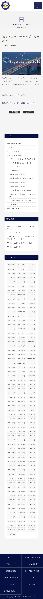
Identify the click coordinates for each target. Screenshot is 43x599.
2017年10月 (21, 414)
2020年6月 (31, 367)
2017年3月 (21, 423)
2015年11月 (31, 444)
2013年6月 (21, 487)
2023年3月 (31, 320)
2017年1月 (11, 427)
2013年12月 (21, 478)
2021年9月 (31, 346)
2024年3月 (31, 303)
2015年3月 (21, 457)
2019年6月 (31, 384)
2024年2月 (11, 307)
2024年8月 (11, 299)
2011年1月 (11, 530)
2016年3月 (21, 440)
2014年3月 (21, 474)
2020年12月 (31, 359)
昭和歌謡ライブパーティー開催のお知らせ (21, 227)
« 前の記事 (14, 112)
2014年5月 (31, 470)
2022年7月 (21, 333)
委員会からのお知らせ (15, 155)
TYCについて (11, 564)
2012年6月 (21, 504)
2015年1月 (11, 461)
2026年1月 (21, 273)
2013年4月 (11, 491)
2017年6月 (21, 418)
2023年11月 (12, 312)
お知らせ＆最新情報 (32, 557)
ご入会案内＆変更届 (10, 578)
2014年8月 (31, 465)
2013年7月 (11, 487)
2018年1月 (21, 410)
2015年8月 (31, 448)
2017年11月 (11, 414)
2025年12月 (31, 273)
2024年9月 (31, 295)
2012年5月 (31, 504)
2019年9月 (31, 380)
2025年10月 (21, 277)
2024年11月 (12, 295)
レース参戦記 (17, 166)
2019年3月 (31, 389)
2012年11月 (31, 495)
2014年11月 (31, 461)
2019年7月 (21, 384)
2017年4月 (11, 423)
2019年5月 (11, 389)
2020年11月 (12, 363)
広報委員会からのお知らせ (19, 174)
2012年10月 (12, 500)
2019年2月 (11, 393)
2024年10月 (21, 295)
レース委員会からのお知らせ (20, 163)
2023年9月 (31, 312)
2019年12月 (31, 376)
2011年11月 (31, 512)
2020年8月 (11, 367)
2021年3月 (31, 354)
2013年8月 (31, 483)
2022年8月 (11, 333)
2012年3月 (21, 508)
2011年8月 (31, 517)
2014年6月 (21, 470)
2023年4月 (21, 320)
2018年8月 (11, 401)
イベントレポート (14, 151)
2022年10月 (21, 329)
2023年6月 (31, 316)
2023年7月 (21, 316)
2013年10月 (12, 483)
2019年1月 (21, 393)
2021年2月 (11, 359)
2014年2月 (31, 474)
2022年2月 (11, 342)
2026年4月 (21, 269)
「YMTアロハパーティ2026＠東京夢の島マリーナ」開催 (20, 238)
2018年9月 (31, 397)
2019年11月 (11, 380)
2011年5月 (31, 521)
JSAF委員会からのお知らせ (20, 200)
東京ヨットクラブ (6, 5)
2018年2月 (11, 410)
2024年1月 (21, 307)
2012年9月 (21, 500)
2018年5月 (11, 406)
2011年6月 (21, 521)
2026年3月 (31, 269)
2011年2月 (31, 525)
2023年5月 (11, 320)
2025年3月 (31, 286)
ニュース (10, 147)
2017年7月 (11, 418)
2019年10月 (21, 380)
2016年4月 (11, 440)
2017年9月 (31, 414)
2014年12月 (21, 461)
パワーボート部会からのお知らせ (22, 159)
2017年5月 (31, 418)
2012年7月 (11, 504)
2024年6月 (31, 299)
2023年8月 (11, 316)
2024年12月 (31, 290)
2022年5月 (11, 337)
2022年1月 (21, 342)
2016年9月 (21, 431)
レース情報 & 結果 (32, 571)
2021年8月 (11, 350)
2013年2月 (31, 491)
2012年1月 (11, 512)
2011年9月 (21, 517)
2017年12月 (31, 410)
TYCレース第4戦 (14, 247)
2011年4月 (11, 525)
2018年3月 (31, 406)
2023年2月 (11, 324)
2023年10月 (21, 312)
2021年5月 (11, 354)
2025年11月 (12, 277)
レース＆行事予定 (32, 564)
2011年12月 (21, 512)
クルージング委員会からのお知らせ (22, 195)
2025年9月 (31, 277)
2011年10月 (11, 517)
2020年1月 (21, 376)
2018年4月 (21, 406)
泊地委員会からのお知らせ (19, 186)
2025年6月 (31, 282)
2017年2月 (31, 423)
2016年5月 (31, 436)
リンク (32, 578)
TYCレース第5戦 (14, 233)
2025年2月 (11, 290)
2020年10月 (21, 363)
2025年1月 (21, 290)
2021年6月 (31, 350)
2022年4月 (21, 337)
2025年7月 (21, 282)
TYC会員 (10, 584)
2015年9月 (21, 448)
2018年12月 (31, 393)
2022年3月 (31, 337)
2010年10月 (12, 534)
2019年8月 (11, 384)
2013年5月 (31, 487)
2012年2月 (31, 508)
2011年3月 (21, 525)
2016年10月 (12, 431)
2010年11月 (31, 530)
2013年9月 (21, 483)
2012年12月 (21, 495)
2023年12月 (31, 307)
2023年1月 (21, 324)
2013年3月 (21, 491)
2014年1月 (11, 478)
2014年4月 (11, 474)
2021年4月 (21, 354)
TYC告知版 (11, 204)
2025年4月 (21, 286)
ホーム (10, 557)
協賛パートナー (13, 208)
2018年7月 (21, 401)
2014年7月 (11, 470)
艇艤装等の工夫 (18, 170)
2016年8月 (31, 431)
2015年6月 (21, 453)
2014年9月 (21, 465)
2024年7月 (21, 299)
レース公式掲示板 (14, 143)
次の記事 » (29, 112)
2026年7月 (21, 265)
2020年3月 (31, 371)
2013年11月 (31, 478)
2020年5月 (11, 371)
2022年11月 (12, 329)
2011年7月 (11, 521)
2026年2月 (11, 273)
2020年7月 (21, 367)
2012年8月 (31, 500)
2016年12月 (21, 427)
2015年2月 (31, 457)
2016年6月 (21, 436)
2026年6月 (31, 265)
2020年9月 (31, 363)
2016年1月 (11, 444)
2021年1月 (21, 359)
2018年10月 (21, 397)
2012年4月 (11, 508)
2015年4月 (11, 457)
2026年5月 (11, 269)
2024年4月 (21, 303)
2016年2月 (31, 440)
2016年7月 (11, 436)
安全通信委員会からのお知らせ (21, 178)
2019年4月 (21, 389)
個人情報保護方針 (11, 591)
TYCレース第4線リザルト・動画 (20, 243)
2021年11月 (11, 346)
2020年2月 (11, 376)
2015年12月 (21, 444)
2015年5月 (31, 453)
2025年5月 (11, 286)
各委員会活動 (11, 571)
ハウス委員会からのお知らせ (20, 190)
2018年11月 (11, 397)
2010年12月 (21, 530)
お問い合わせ (32, 584)
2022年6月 (31, 333)
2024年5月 (11, 303)
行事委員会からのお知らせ (19, 182)
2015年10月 (12, 448)
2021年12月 (31, 342)
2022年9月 (31, 329)
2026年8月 (11, 265)
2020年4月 (21, 371)
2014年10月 (12, 465)
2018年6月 (31, 401)
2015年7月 (11, 453)
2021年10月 (21, 346)
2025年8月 (11, 282)
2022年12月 (31, 324)
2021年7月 (21, 350)
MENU (38, 5)
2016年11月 (31, 427)
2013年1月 (11, 495)
